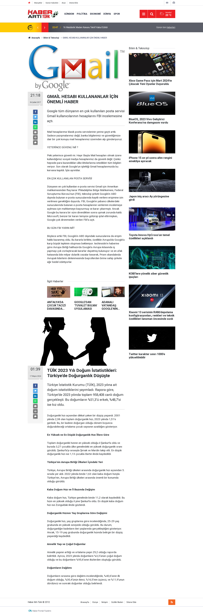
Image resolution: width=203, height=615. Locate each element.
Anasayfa (85, 602)
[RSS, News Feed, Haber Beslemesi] (171, 602)
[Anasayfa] (29, 3)
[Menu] (143, 14)
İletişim (105, 602)
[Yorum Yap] (35, 142)
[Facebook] (35, 112)
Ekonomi (95, 13)
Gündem (69, 13)
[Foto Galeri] (173, 2)
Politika (82, 13)
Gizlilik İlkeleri (117, 602)
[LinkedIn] (35, 122)
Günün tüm (165, 27)
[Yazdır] (35, 137)
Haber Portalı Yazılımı (41, 611)
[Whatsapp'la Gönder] (35, 127)
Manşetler (38, 3)
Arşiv (64, 3)
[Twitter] (35, 117)
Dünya (107, 13)
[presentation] (37, 27)
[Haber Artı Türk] (43, 13)
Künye (95, 602)
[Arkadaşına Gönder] (35, 132)
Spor (117, 13)
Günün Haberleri (52, 3)
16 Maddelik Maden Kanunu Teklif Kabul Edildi (85, 27)
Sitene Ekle (73, 3)
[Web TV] (167, 2)
